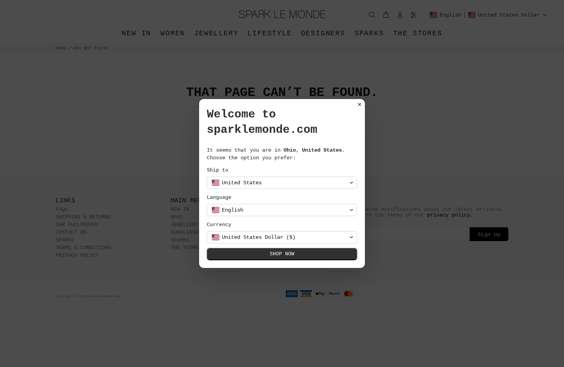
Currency (219, 225)
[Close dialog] (359, 104)
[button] (282, 183)
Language (219, 197)
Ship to (217, 170)
